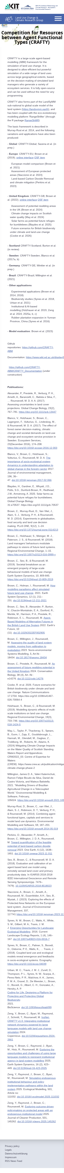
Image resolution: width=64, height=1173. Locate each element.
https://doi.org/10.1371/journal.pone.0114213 (32, 529)
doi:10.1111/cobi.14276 (30, 678)
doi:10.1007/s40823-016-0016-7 (31, 939)
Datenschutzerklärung (16, 1153)
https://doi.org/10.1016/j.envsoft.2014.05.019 (32, 828)
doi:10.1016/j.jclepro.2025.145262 (36, 1121)
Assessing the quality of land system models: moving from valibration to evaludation (29, 646)
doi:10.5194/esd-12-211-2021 (30, 600)
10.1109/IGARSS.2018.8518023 (33, 885)
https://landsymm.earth (35, 109)
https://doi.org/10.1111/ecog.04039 (26, 963)
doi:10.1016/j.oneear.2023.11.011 (33, 853)
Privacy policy (12, 1146)
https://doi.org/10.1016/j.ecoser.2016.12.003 (32, 447)
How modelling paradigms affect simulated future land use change (31, 589)
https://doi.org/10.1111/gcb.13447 (37, 411)
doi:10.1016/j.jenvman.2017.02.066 (32, 480)
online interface (25, 157)
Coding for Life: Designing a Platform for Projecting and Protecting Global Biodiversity (30, 996)
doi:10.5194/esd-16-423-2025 (30, 1068)
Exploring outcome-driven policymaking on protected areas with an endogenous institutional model (30, 1110)
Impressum (11, 1157)
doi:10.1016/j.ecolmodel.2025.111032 (38, 1096)
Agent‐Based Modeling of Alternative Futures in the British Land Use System (30, 621)
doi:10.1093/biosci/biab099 (36, 1007)
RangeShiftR (32, 120)
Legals (8, 1150)
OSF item (39, 157)
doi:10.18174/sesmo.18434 (31, 657)
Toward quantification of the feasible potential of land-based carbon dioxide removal (29, 846)
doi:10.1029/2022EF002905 (29, 632)
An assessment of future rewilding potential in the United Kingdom (31, 667)
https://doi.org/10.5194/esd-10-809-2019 (30, 579)
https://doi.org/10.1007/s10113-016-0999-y (31, 554)
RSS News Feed (13, 1161)
